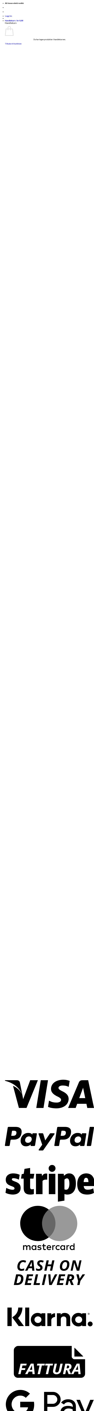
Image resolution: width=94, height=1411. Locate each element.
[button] (8, 16)
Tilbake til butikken (13, 43)
